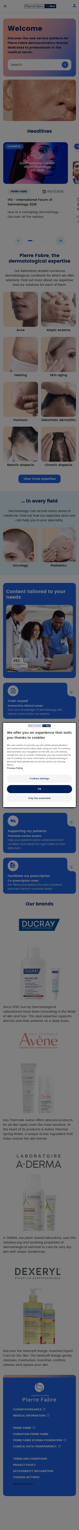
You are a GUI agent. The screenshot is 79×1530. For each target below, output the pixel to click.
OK (39, 789)
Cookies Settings (39, 779)
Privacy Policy (15, 768)
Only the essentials (39, 798)
